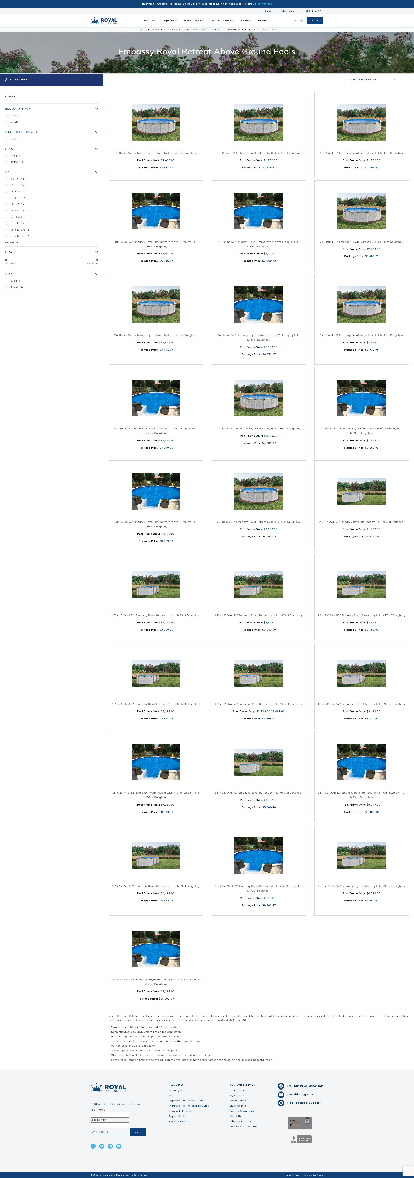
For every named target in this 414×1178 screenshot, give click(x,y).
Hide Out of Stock (17, 108)
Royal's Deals (177, 1116)
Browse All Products (181, 1111)
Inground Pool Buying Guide (186, 1100)
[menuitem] (150, 20)
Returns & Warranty (242, 1111)
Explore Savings (262, 3)
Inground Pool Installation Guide (189, 1105)
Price (8, 251)
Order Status (238, 1100)
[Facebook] (93, 1146)
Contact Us (237, 1090)
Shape (9, 148)
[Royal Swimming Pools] (117, 1087)
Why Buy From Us (240, 1121)
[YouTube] (118, 1146)
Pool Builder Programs (243, 1126)
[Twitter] (101, 1146)
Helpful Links (287, 11)
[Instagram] (110, 1146)
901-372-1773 (311, 11)
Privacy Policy (292, 1175)
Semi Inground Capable (21, 132)
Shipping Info (238, 1105)
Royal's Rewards (179, 1121)
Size (7, 172)
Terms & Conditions (313, 1175)
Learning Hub (177, 1090)
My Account (237, 1095)
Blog (171, 1095)
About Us (235, 1116)
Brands (269, 11)
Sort (353, 79)
